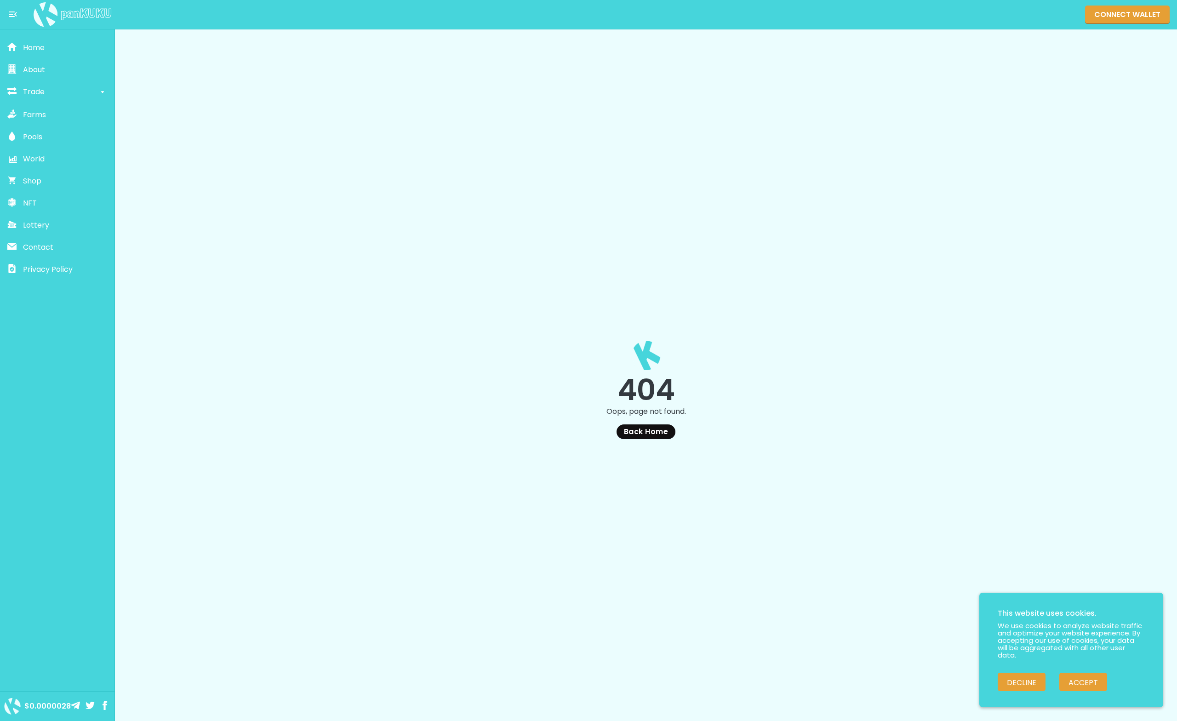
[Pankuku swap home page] (73, 14)
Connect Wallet (1127, 14)
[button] (57, 48)
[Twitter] (91, 706)
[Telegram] (76, 706)
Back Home (646, 431)
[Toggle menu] (13, 14)
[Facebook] (105, 706)
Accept (1083, 682)
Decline (1021, 682)
